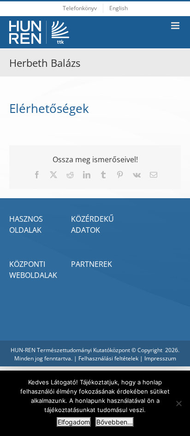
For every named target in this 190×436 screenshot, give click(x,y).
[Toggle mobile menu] (176, 25)
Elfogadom (74, 422)
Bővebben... (114, 422)
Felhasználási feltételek (108, 358)
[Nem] (178, 403)
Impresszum (160, 358)
